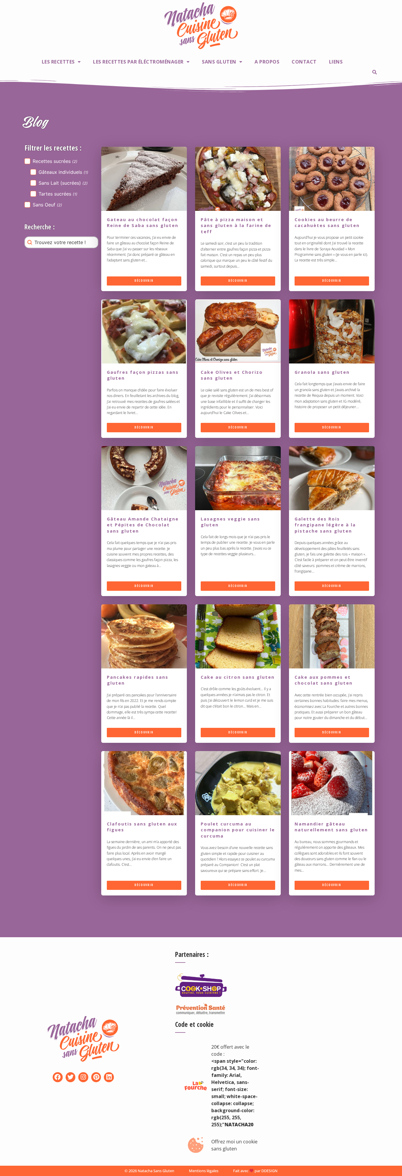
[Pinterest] (96, 1077)
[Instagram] (83, 1077)
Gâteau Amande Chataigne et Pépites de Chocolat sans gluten (143, 525)
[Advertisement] (328, 981)
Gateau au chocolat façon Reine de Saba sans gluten (142, 222)
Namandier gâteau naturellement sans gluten (331, 827)
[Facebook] (58, 1077)
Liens (336, 62)
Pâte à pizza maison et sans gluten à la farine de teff (236, 225)
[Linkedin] (109, 1077)
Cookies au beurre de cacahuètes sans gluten (327, 222)
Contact (304, 62)
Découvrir (143, 281)
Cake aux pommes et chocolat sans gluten (324, 680)
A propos (267, 62)
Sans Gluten (219, 62)
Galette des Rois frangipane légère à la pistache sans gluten (325, 525)
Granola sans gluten (322, 372)
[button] (374, 72)
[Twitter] (71, 1077)
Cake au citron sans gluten (238, 677)
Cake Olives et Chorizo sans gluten (232, 375)
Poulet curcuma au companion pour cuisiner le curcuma (238, 830)
